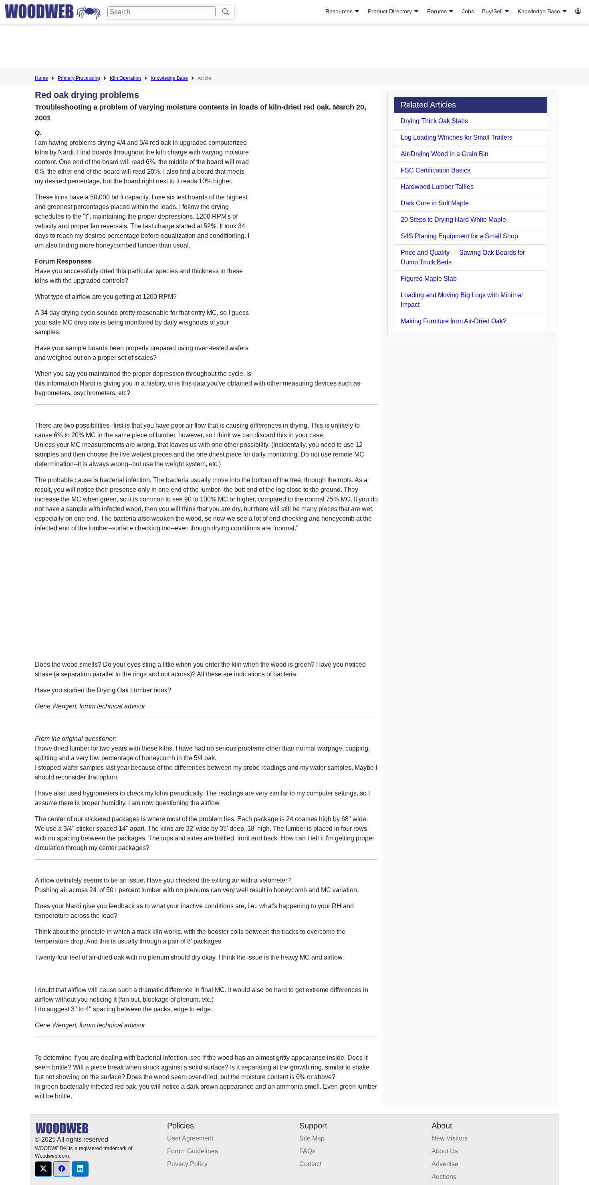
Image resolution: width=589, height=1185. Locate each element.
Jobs (468, 11)
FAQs (307, 1151)
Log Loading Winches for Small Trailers (456, 137)
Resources (339, 11)
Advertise (445, 1164)
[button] (43, 1169)
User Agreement (190, 1138)
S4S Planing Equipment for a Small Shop (459, 236)
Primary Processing (79, 78)
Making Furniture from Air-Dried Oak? (453, 321)
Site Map (312, 1138)
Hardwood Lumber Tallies (437, 186)
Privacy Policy (187, 1164)
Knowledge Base (540, 11)
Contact (310, 1164)
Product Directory (391, 11)
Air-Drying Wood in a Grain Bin (444, 153)
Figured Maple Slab (429, 278)
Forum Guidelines (192, 1151)
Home (41, 78)
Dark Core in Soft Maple (435, 203)
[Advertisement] (294, 48)
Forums (437, 11)
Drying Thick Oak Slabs (434, 121)
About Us (445, 1151)
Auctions (444, 1176)
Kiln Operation (125, 78)
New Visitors (450, 1138)
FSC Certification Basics (435, 170)
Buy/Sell (493, 11)
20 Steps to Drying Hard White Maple (453, 219)
